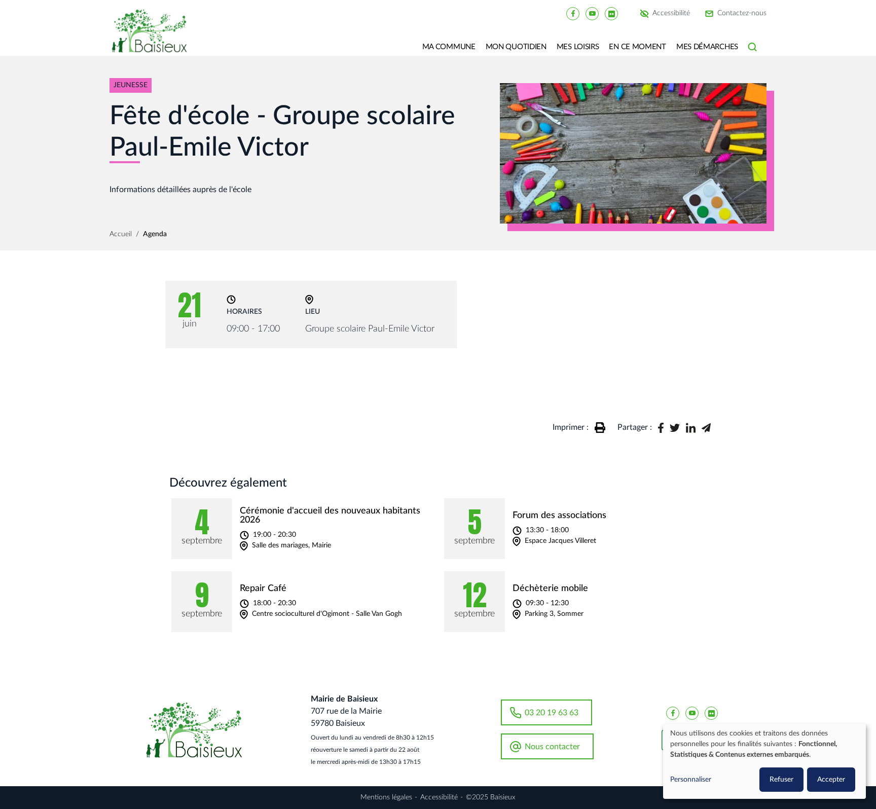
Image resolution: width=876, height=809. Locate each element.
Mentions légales (386, 797)
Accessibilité (671, 13)
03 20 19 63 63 (551, 713)
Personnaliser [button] (690, 779)
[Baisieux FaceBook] (572, 13)
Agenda (155, 234)
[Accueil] (153, 38)
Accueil (121, 234)
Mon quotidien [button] (516, 47)
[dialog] (764, 761)
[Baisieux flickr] (611, 13)
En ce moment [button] (637, 47)
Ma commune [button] (449, 47)
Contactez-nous (741, 13)
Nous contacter (552, 747)
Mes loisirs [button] (578, 47)
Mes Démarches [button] (707, 47)
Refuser (781, 779)
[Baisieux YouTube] (592, 13)
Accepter (831, 779)
